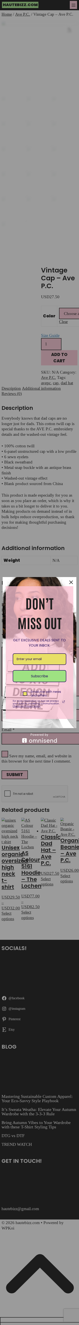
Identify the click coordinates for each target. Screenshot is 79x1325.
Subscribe (39, 676)
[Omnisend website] (39, 738)
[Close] (71, 582)
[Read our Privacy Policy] (63, 701)
